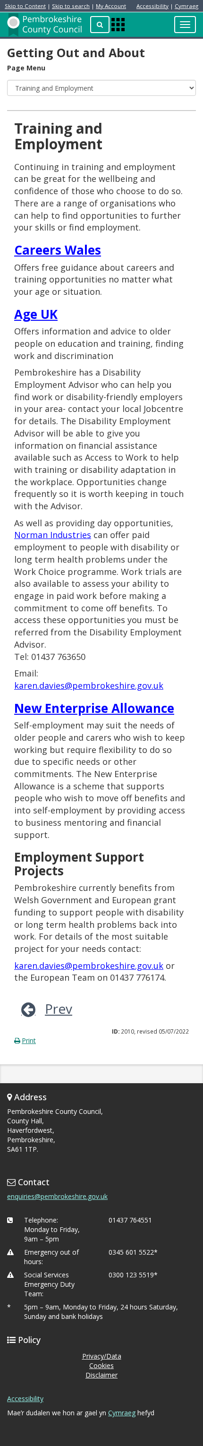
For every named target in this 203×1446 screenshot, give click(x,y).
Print (29, 1040)
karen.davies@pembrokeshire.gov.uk (88, 685)
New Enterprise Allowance (94, 708)
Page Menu (26, 67)
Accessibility (152, 5)
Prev (58, 1009)
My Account (111, 5)
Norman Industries (52, 534)
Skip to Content (25, 5)
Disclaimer (101, 1374)
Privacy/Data (101, 1356)
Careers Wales (57, 249)
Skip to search (71, 5)
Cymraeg (186, 5)
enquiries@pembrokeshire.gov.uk (57, 1196)
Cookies (101, 1365)
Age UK (36, 314)
